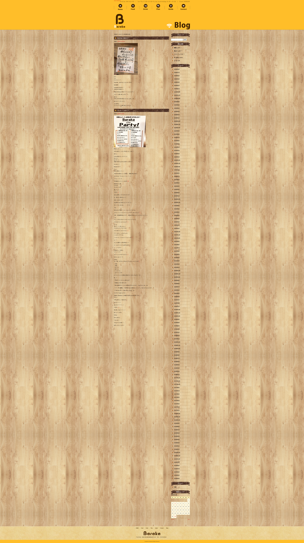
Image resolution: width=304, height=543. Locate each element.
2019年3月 (177, 332)
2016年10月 (177, 420)
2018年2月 (177, 371)
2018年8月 (177, 355)
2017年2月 (177, 407)
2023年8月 (177, 173)
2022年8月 (177, 209)
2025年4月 (177, 111)
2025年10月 (177, 98)
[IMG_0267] (130, 146)
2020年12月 (177, 270)
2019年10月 (177, 316)
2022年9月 (177, 205)
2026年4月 (177, 79)
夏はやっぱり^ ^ (178, 51)
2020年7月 (177, 287)
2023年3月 (177, 189)
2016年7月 (177, 429)
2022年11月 (177, 202)
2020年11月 (177, 274)
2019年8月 (177, 322)
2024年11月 (177, 124)
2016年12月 (177, 413)
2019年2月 (177, 335)
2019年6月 (177, 325)
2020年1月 (177, 306)
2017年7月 (177, 390)
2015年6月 (177, 472)
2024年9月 (177, 131)
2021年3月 (177, 261)
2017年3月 (177, 403)
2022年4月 (177, 218)
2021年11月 (177, 235)
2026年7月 (177, 72)
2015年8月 (177, 465)
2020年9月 (177, 280)
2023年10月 (177, 166)
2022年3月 (177, 222)
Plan (158, 7)
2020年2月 (177, 303)
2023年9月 (177, 170)
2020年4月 (177, 296)
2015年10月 (177, 459)
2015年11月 (177, 455)
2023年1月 (177, 196)
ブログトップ (180, 34)
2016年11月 (177, 416)
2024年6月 (177, 140)
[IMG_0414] (126, 73)
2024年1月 (177, 157)
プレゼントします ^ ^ (123, 110)
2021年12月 (177, 231)
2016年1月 (177, 449)
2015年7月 (177, 468)
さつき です (177, 60)
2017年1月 (177, 410)
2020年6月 (177, 290)
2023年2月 (177, 192)
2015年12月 (177, 452)
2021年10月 (177, 238)
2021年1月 (177, 267)
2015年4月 (177, 478)
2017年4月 (177, 400)
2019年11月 (177, 312)
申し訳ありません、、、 (180, 57)
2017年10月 (177, 384)
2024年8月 (177, 134)
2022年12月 (177, 199)
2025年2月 (177, 114)
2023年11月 (177, 163)
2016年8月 (177, 426)
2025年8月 (177, 105)
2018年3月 (177, 368)
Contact (183, 7)
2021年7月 (177, 248)
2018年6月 (177, 361)
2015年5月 (177, 475)
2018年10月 (177, 348)
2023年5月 (177, 183)
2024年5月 (177, 144)
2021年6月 (177, 251)
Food (133, 7)
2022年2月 (177, 225)
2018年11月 (177, 345)
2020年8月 (177, 283)
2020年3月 (177, 299)
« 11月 (172, 519)
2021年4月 (177, 257)
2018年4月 (177, 364)
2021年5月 (177, 254)
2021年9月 (177, 241)
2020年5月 (177, 293)
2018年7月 (177, 358)
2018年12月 (177, 342)
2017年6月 (177, 394)
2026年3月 (177, 82)
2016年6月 (177, 433)
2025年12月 (177, 92)
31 (175, 516)
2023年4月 (177, 186)
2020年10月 (177, 277)
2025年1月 (177, 118)
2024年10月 (177, 127)
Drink (145, 7)
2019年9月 (177, 319)
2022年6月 (177, 212)
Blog (167, 528)
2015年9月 (177, 462)
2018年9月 (177, 351)
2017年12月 (177, 377)
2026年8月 (177, 69)
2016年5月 (177, 436)
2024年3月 (177, 150)
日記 (175, 487)
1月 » (189, 519)
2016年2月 (177, 446)
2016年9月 (177, 423)
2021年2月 (177, 264)
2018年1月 (177, 374)
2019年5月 (177, 329)
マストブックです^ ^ (179, 54)
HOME (120, 7)
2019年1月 (177, 338)
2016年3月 (177, 442)
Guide (171, 7)
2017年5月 (177, 397)
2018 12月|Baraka (117, 0)
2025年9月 (177, 101)
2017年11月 (177, 381)
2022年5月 (177, 215)
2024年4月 (177, 147)
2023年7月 (177, 176)
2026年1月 (177, 88)
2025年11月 (177, 95)
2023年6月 (177, 179)
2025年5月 (177, 108)
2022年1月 (177, 228)
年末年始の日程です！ (123, 38)
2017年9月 (177, 387)
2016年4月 (177, 439)
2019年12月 (177, 309)
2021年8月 (177, 244)
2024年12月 (177, 121)
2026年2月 (177, 85)
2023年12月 (177, 160)
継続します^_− (178, 47)
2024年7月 (177, 137)
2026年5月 (177, 75)
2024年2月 (177, 153)
